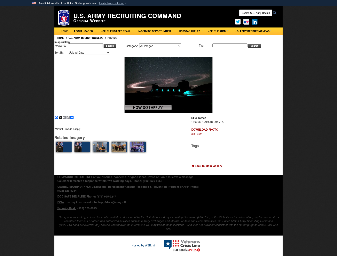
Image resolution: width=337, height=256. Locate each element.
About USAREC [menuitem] (83, 31)
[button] (113, 3)
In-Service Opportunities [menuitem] (154, 31)
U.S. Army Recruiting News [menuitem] (252, 31)
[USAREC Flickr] (246, 21)
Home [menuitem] (64, 31)
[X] (238, 21)
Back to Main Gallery (208, 166)
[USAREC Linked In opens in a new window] (255, 21)
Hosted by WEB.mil (143, 245)
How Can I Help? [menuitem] (189, 31)
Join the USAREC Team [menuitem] (115, 31)
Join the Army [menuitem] (217, 31)
